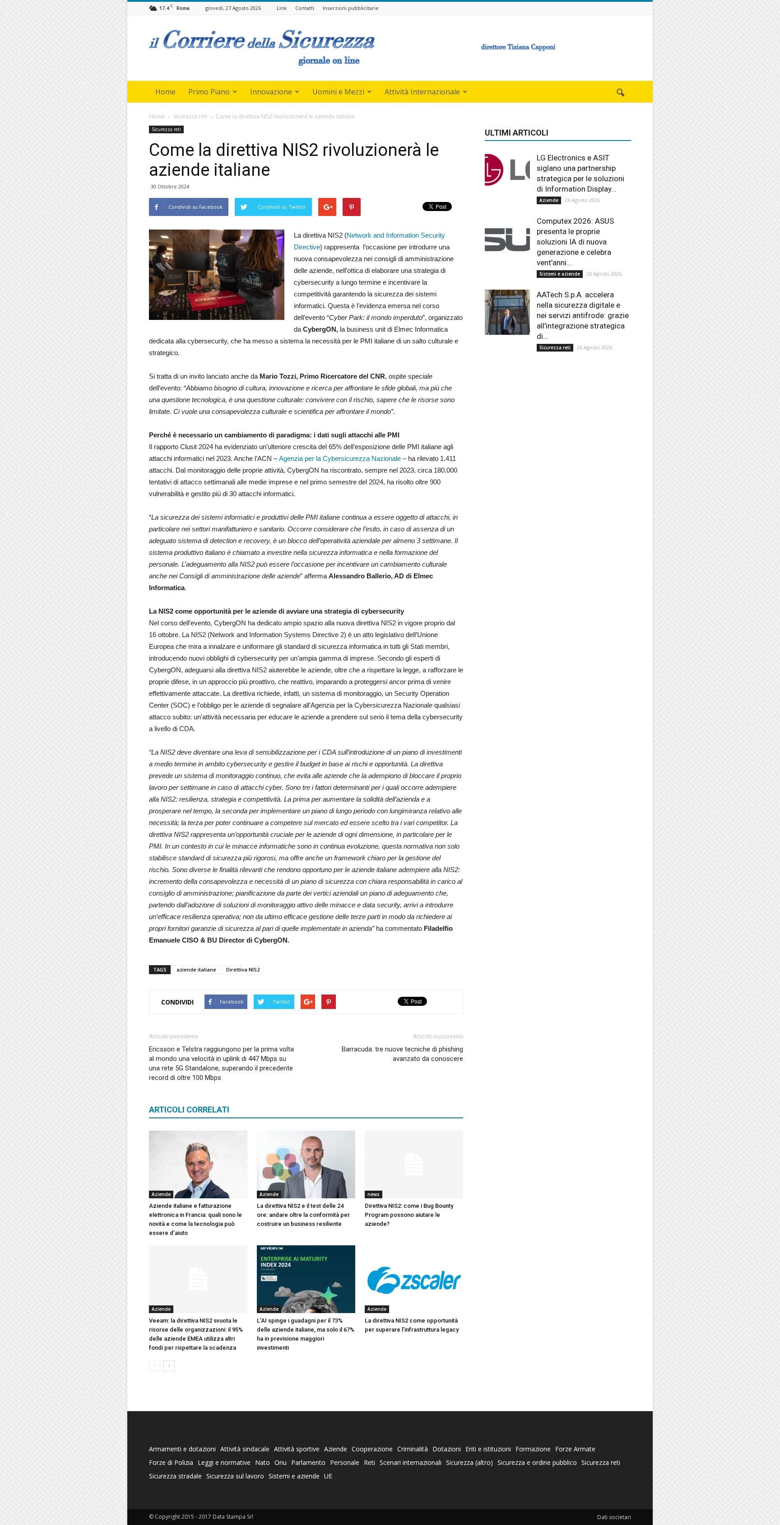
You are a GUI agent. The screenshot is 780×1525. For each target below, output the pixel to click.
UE (328, 1476)
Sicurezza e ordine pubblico (537, 1462)
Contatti (304, 8)
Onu (280, 1462)
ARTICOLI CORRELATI (189, 1109)
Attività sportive (297, 1449)
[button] (620, 93)
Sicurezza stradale (175, 1476)
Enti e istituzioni (488, 1449)
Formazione (533, 1449)
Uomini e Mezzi (338, 92)
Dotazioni (446, 1449)
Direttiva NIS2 (243, 969)
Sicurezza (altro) (469, 1462)
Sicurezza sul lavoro (235, 1476)
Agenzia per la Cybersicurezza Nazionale (340, 458)
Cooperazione (372, 1449)
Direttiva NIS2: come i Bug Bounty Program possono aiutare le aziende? (409, 1214)
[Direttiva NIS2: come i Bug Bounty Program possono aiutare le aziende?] (414, 1164)
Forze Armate (575, 1449)
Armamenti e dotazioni (182, 1449)
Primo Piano (209, 92)
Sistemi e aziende (559, 274)
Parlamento (308, 1462)
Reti (369, 1462)
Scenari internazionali (410, 1462)
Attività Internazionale (422, 92)
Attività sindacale (244, 1449)
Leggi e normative (224, 1462)
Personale (344, 1462)
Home (165, 92)
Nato (262, 1462)
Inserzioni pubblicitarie (351, 8)
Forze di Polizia (171, 1462)
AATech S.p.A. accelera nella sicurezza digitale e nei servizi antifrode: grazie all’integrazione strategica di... (583, 315)
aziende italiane (196, 969)
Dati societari (614, 1517)
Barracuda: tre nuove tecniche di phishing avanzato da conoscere (402, 1054)
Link (282, 8)
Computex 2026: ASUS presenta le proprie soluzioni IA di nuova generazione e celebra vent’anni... (575, 241)
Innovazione (271, 92)
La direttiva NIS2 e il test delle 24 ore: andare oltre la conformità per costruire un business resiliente (303, 1214)
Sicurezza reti (166, 129)
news (373, 1194)
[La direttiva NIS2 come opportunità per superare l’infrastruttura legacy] (414, 1279)
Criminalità (412, 1449)
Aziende (161, 1194)
